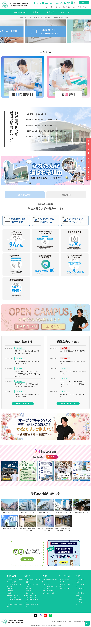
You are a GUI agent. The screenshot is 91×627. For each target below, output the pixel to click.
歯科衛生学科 (24, 194)
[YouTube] (45, 615)
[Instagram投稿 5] (81, 471)
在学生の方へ (49, 7)
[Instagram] (40, 615)
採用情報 (85, 7)
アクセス (38, 3)
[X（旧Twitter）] (35, 615)
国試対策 (11, 591)
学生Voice (11, 588)
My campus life (64, 579)
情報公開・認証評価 (48, 591)
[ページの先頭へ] (87, 623)
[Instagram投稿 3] (45, 471)
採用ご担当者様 (67, 7)
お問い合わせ (48, 3)
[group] (45, 31)
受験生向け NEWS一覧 (68, 404)
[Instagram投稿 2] (27, 471)
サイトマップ (68, 621)
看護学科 (66, 194)
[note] (55, 615)
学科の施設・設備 (13, 595)
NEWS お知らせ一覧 (23, 404)
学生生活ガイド (64, 588)
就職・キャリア (12, 593)
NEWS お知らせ (45, 17)
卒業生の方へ (58, 7)
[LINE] (50, 615)
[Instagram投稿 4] (63, 471)
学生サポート (64, 582)
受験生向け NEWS (57, 17)
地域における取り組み (49, 593)
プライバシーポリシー (58, 621)
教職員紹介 (46, 584)
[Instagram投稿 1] (9, 471)
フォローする (52, 457)
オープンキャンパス (33, 17)
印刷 (57, 3)
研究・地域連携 (77, 7)
